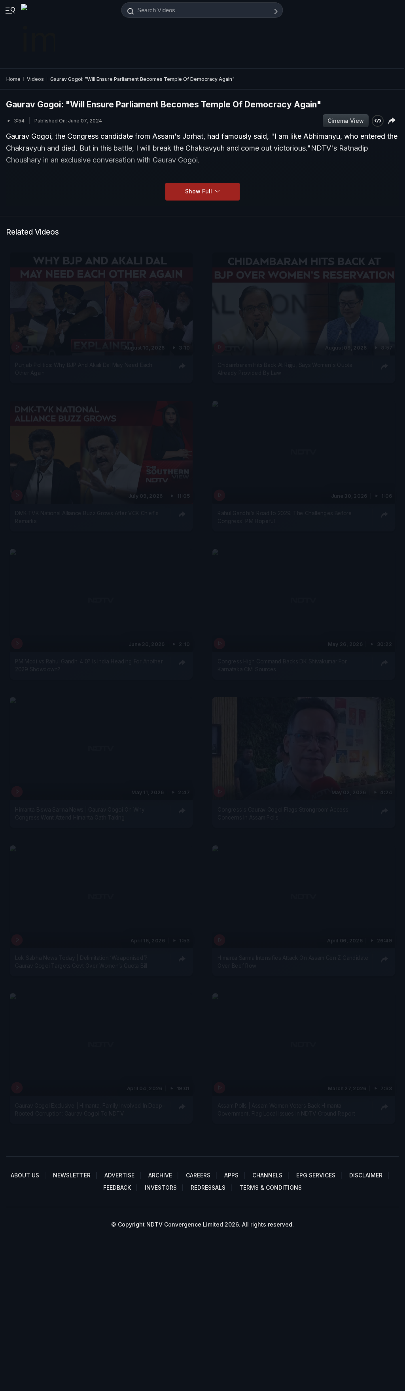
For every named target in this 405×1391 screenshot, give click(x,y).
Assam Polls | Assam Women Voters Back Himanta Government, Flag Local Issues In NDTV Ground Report (286, 1109)
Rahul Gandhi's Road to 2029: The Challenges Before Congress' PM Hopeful (285, 517)
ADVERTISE (119, 1175)
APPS (231, 1175)
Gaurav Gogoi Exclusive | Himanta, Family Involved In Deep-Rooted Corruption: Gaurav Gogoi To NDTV (90, 1109)
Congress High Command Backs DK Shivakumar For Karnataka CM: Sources (282, 665)
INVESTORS (161, 1187)
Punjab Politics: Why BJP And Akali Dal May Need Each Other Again (83, 368)
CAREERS (198, 1175)
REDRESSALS (208, 1187)
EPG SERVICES (315, 1175)
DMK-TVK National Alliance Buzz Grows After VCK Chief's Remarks (87, 517)
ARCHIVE (160, 1175)
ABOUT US (25, 1175)
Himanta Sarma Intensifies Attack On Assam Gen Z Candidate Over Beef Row (293, 961)
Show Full (199, 191)
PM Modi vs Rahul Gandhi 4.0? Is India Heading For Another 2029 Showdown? (89, 665)
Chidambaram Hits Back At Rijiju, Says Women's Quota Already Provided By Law (285, 368)
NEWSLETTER (72, 1175)
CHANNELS (267, 1175)
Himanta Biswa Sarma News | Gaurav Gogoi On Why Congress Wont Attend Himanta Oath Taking (79, 813)
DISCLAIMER (365, 1175)
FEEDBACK (117, 1187)
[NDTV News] (39, 34)
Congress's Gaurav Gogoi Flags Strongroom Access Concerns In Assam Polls (283, 813)
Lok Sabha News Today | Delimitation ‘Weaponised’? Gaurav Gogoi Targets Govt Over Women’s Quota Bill (81, 961)
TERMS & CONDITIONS (270, 1187)
